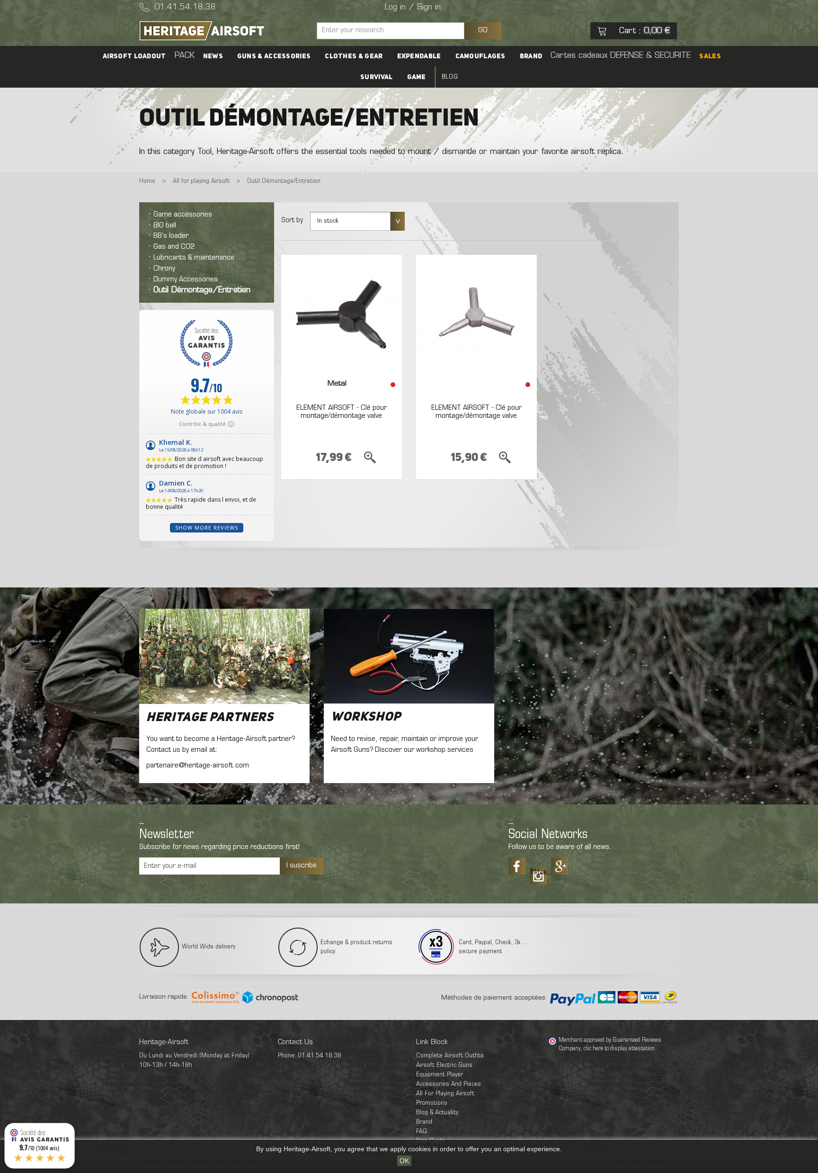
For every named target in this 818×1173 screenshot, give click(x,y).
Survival (376, 77)
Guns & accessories (274, 56)
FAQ (421, 1131)
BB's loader (170, 236)
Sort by (292, 220)
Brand (531, 56)
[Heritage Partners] (224, 656)
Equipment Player (439, 1074)
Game (416, 77)
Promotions (431, 1103)
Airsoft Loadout (134, 56)
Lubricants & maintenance (193, 258)
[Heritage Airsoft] (224, 30)
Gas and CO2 (174, 247)
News (213, 56)
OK (404, 1160)
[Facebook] (516, 866)
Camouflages (480, 56)
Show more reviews (206, 527)
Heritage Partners (210, 718)
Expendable (419, 56)
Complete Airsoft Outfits (450, 1055)
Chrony (164, 268)
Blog (450, 77)
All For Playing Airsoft (445, 1093)
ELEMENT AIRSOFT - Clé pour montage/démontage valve (341, 412)
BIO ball (164, 225)
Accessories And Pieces (448, 1084)
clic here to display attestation (619, 1049)
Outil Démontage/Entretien (201, 290)
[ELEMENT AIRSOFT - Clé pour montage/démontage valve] (341, 314)
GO (483, 30)
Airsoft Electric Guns (444, 1065)
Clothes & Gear (353, 56)
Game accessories (182, 214)
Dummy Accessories (185, 279)
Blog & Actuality (437, 1112)
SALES (710, 56)
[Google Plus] (559, 866)
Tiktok (538, 872)
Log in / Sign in (413, 7)
